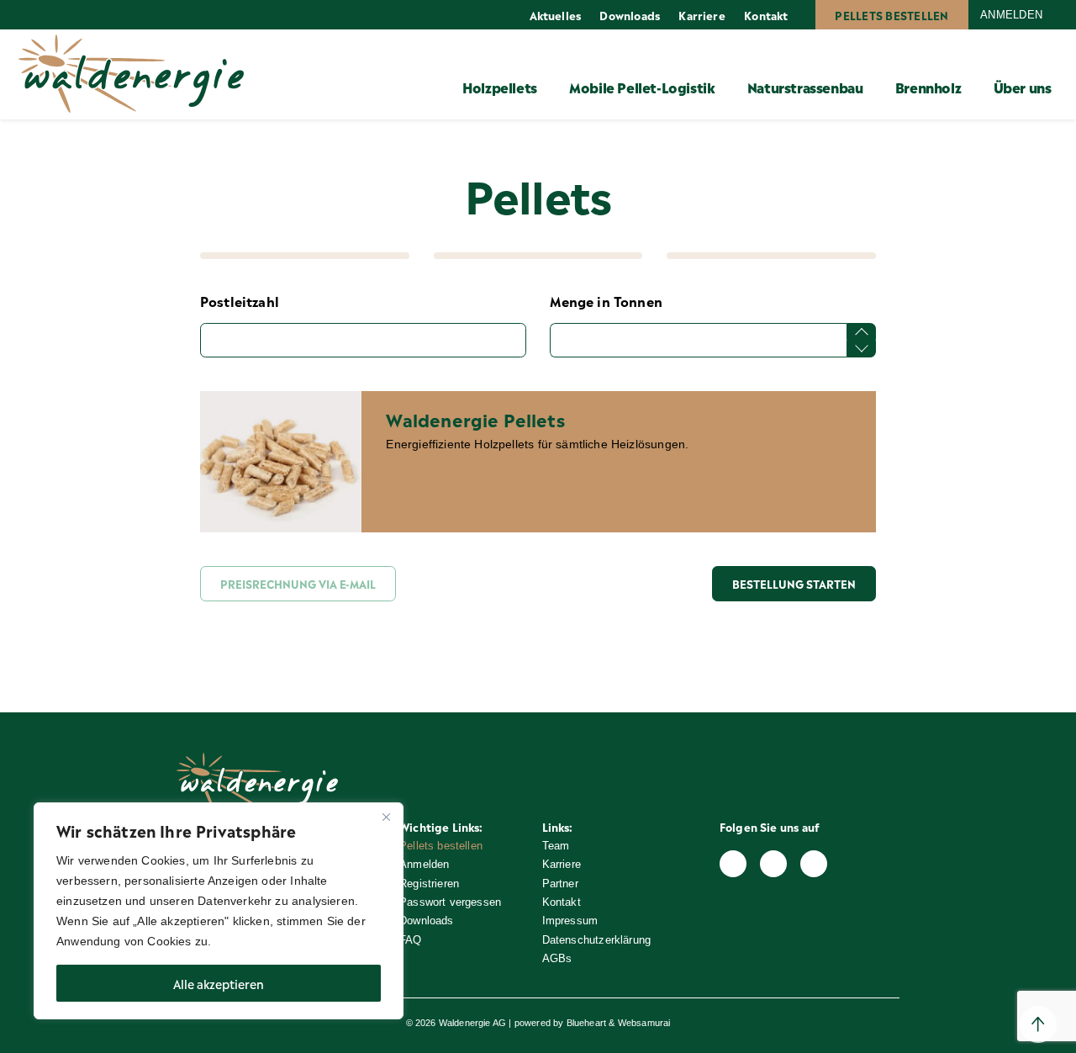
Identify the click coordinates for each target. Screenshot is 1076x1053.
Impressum (570, 920)
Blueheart (587, 1023)
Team (556, 845)
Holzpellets (499, 87)
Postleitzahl (239, 301)
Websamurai (644, 1023)
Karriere (701, 15)
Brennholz (928, 87)
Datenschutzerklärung (596, 940)
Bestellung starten (794, 583)
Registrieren (429, 883)
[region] (219, 910)
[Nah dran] (386, 817)
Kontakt (766, 15)
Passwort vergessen (450, 902)
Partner (560, 883)
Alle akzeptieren (218, 983)
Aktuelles (556, 15)
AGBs (557, 958)
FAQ (410, 940)
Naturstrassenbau (805, 87)
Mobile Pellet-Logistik (642, 87)
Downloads (629, 15)
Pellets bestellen (891, 15)
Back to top (1038, 1024)
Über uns (1023, 87)
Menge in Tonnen (606, 301)
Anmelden (1011, 14)
